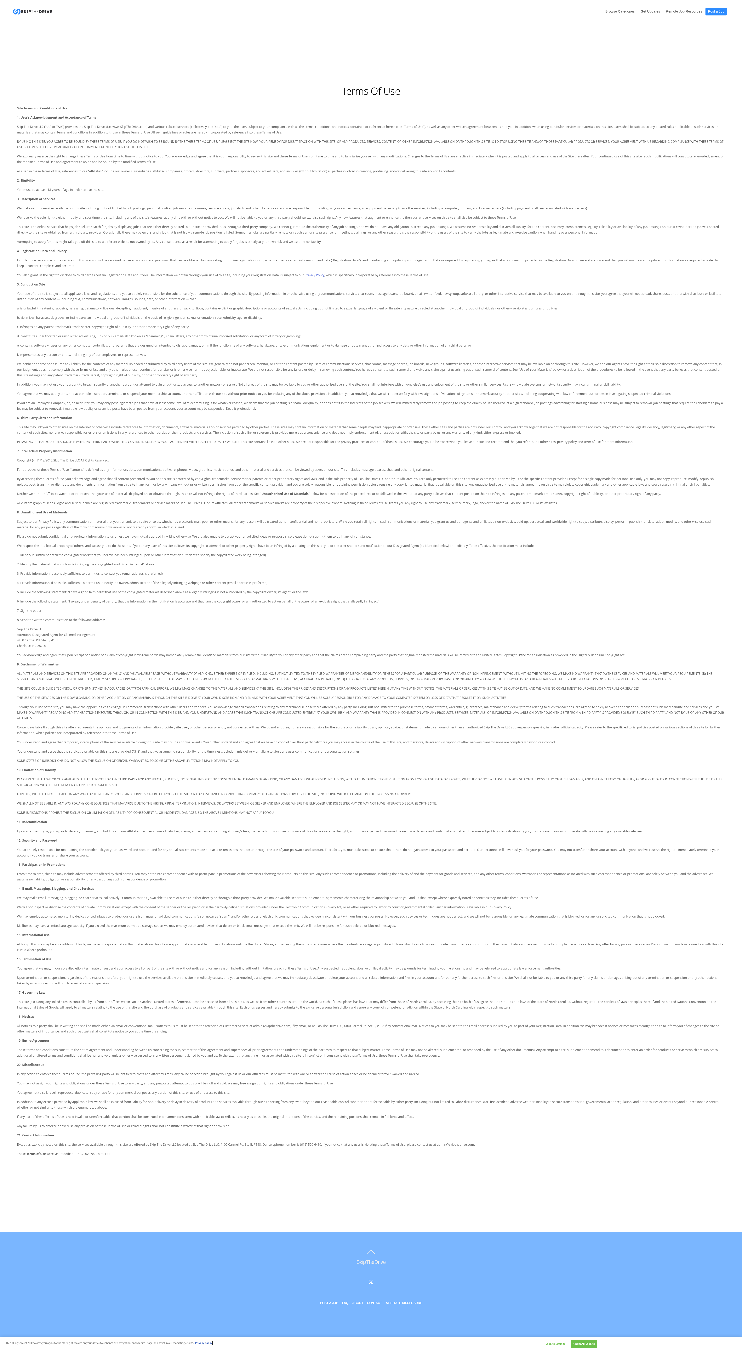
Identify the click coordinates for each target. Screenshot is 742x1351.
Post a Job (716, 11)
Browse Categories (620, 11)
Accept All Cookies (584, 1343)
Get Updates (650, 11)
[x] (370, 1282)
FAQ (345, 1303)
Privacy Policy (314, 275)
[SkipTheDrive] (32, 13)
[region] (371, 1344)
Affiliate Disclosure (404, 1303)
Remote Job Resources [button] (684, 11)
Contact (374, 1303)
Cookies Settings (555, 1343)
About (357, 1303)
